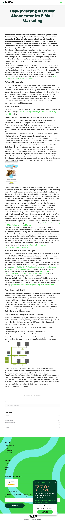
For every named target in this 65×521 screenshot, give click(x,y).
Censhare (7, 464)
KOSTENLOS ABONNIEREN (45, 512)
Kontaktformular (9, 450)
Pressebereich (8, 452)
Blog (49, 2)
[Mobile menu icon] (61, 2)
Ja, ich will (14, 505)
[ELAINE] (11, 486)
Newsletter (55, 2)
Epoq (6, 469)
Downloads (44, 2)
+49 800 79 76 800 (10, 446)
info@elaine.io (8, 448)
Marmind (7, 467)
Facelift (6, 465)
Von (28, 395)
